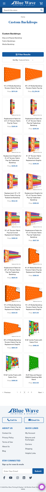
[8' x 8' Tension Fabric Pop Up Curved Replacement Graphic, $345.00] (33, 144)
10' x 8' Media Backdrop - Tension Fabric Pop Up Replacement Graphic (12, 307)
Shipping (28, 448)
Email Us (35, 420)
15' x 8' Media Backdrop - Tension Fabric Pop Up (12, 87)
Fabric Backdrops (8, 41)
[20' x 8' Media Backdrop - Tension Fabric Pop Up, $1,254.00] (33, 74)
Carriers (28, 444)
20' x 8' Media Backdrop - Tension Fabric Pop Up (33, 87)
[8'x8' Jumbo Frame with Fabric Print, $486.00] (33, 328)
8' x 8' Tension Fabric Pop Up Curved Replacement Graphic (33, 158)
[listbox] (26, 60)
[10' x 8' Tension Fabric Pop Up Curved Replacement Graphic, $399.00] (12, 219)
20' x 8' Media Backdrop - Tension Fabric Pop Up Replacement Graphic (12, 342)
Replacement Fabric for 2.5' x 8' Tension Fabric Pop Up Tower (12, 120)
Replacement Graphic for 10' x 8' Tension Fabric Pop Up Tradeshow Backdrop (34, 196)
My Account (30, 433)
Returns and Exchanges (30, 438)
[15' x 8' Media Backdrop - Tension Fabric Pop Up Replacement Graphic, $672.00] (33, 293)
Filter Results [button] (24, 54)
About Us (6, 446)
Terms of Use (7, 442)
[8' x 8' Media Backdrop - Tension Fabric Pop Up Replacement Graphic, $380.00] (33, 256)
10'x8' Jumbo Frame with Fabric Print (12, 376)
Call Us (13, 420)
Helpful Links (30, 453)
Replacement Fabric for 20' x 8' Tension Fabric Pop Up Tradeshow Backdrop (12, 271)
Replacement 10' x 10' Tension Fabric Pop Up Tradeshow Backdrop (12, 195)
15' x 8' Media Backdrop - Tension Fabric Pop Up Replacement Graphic (33, 307)
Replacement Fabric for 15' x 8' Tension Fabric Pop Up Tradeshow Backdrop (33, 233)
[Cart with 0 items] (41, 3)
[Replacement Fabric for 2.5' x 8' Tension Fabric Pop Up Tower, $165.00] (12, 107)
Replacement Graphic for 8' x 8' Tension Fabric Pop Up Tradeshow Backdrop (12, 159)
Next (40, 392)
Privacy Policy (8, 437)
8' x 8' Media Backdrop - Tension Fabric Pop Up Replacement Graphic (33, 270)
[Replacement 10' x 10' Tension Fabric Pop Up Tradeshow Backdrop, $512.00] (12, 181)
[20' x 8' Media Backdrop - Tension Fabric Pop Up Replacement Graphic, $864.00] (12, 328)
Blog (4, 450)
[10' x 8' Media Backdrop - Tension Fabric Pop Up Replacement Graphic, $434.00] (12, 293)
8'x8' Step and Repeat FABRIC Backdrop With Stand (34, 377)
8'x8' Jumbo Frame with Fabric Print (33, 341)
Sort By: (15, 60)
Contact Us (6, 433)
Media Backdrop (8, 44)
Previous (7, 392)
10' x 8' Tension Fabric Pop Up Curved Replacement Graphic (12, 232)
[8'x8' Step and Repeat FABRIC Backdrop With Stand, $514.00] (33, 363)
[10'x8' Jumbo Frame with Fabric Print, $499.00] (12, 363)
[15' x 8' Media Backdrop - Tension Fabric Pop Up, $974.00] (12, 74)
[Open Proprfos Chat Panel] (41, 487)
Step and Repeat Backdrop (12, 38)
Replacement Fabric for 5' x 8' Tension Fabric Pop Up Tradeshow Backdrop (33, 121)
